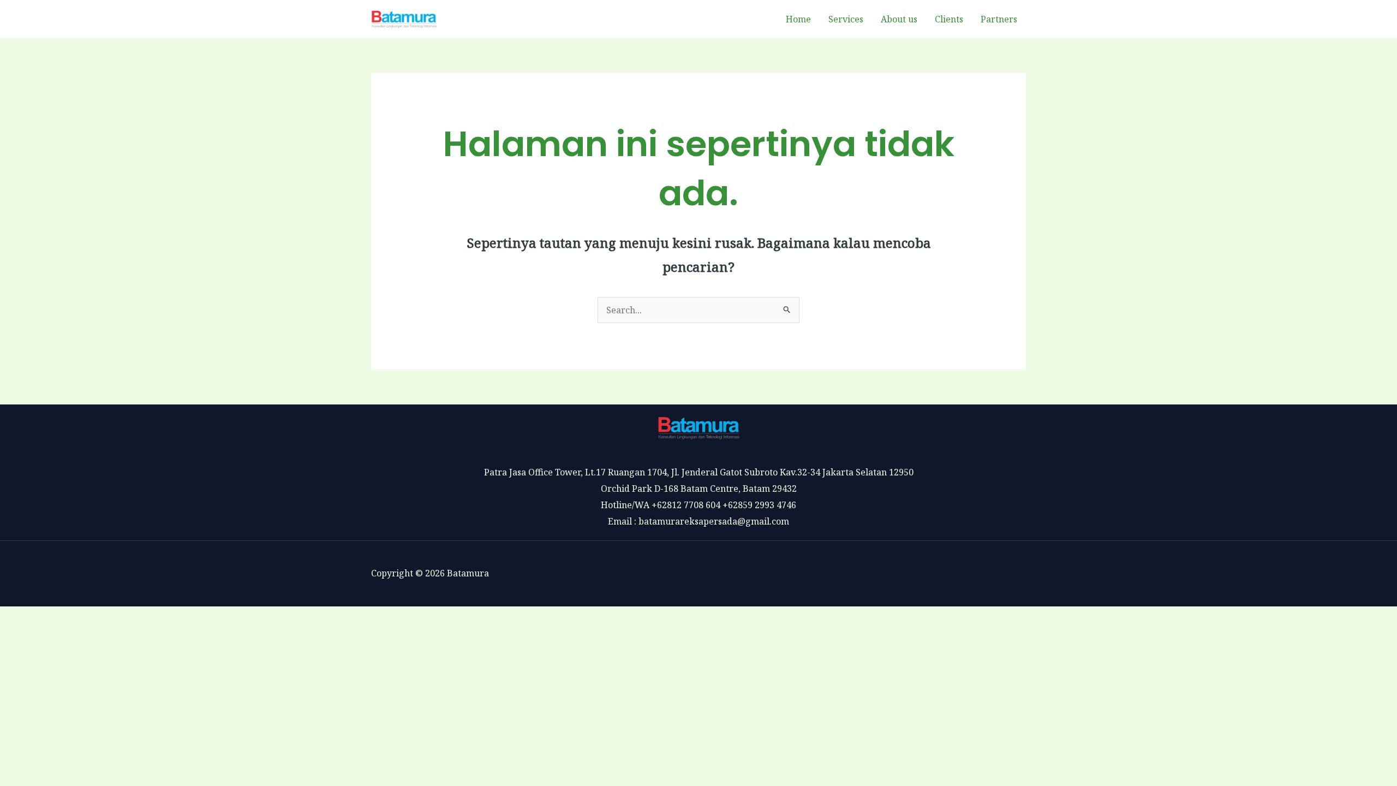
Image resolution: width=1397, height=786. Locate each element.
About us (899, 19)
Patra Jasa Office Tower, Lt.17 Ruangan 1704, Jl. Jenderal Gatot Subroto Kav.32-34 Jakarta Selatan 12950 (699, 472)
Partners (999, 19)
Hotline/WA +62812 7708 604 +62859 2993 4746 (698, 505)
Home (798, 19)
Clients (949, 19)
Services (845, 19)
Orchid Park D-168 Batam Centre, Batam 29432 (699, 489)
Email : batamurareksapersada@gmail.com (698, 521)
